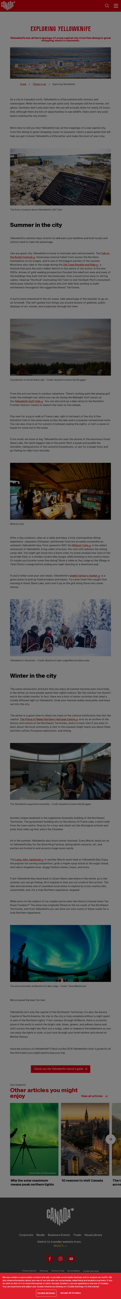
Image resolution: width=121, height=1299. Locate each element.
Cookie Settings (46, 1293)
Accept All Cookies (70, 1293)
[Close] (115, 1277)
